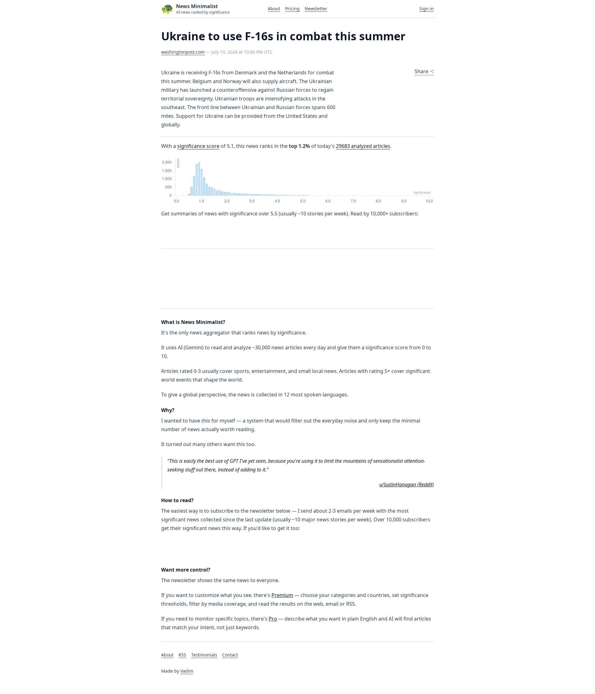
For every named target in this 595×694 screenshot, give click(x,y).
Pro (273, 618)
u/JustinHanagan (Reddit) (406, 484)
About (274, 8)
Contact (230, 655)
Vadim (186, 671)
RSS (182, 655)
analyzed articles (363, 146)
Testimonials (204, 655)
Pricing (292, 8)
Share (421, 71)
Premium (282, 595)
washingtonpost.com (183, 52)
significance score (198, 146)
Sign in (426, 8)
